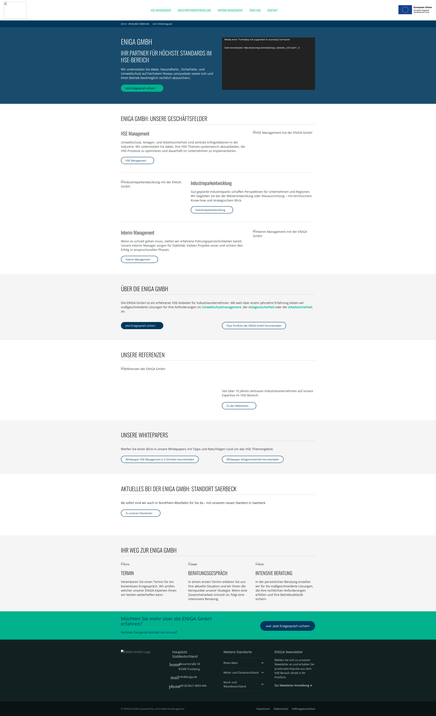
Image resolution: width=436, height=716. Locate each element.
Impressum (263, 708)
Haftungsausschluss (303, 708)
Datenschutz (281, 708)
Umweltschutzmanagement (221, 307)
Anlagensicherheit (261, 307)
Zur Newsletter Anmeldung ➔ (293, 685)
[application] (268, 63)
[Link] (15, 10)
